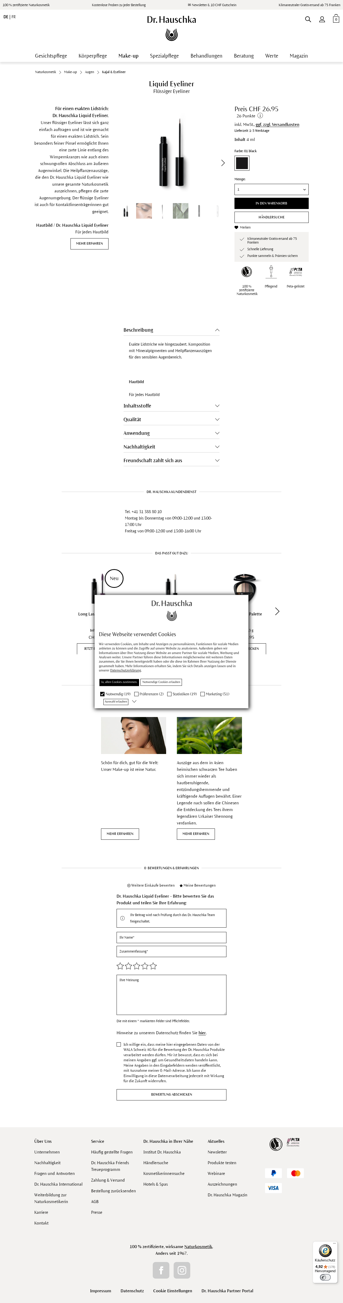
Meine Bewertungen (200, 885)
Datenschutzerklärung (125, 671)
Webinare (216, 1173)
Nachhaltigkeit (47, 1162)
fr (14, 17)
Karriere (41, 1212)
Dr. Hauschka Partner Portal (227, 1291)
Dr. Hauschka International (58, 1184)
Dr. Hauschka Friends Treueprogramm (110, 1166)
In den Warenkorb (271, 203)
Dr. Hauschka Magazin (227, 1195)
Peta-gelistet (295, 286)
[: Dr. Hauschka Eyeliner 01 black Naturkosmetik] (162, 211)
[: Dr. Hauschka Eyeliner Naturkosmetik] (199, 211)
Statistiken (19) (185, 694)
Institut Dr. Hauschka (162, 1152)
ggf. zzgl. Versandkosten (277, 124)
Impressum (100, 1291)
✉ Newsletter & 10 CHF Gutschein (212, 5)
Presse (96, 1212)
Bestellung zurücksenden (113, 1191)
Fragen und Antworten (54, 1173)
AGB (95, 1201)
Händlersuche (272, 217)
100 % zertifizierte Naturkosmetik (26, 5)
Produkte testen (222, 1162)
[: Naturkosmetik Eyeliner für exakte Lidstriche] (126, 211)
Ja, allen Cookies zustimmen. (119, 682)
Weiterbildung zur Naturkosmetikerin (51, 1198)
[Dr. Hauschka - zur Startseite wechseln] (171, 28)
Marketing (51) (217, 694)
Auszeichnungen (222, 1184)
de (6, 17)
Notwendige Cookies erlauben (161, 682)
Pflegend (271, 286)
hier (202, 1033)
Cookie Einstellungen (172, 1291)
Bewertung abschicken (171, 1094)
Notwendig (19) (118, 694)
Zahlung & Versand (108, 1180)
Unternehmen (47, 1152)
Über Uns (43, 1141)
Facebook (161, 1270)
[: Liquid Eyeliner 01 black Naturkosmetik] (144, 211)
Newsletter (217, 1152)
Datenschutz (132, 1291)
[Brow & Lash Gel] (171, 589)
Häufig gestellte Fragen (112, 1152)
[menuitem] (322, 18)
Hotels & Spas (155, 1184)
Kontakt (41, 1223)
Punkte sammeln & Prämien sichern (272, 256)
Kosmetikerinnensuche (164, 1173)
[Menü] (334, 1244)
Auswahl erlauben (116, 701)
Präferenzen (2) (152, 694)
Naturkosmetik (198, 1246)
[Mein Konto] (322, 18)
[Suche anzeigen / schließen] (308, 18)
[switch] (325, 1277)
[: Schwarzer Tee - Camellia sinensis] (181, 211)
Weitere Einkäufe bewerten (153, 885)
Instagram (182, 1270)
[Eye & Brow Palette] (245, 589)
